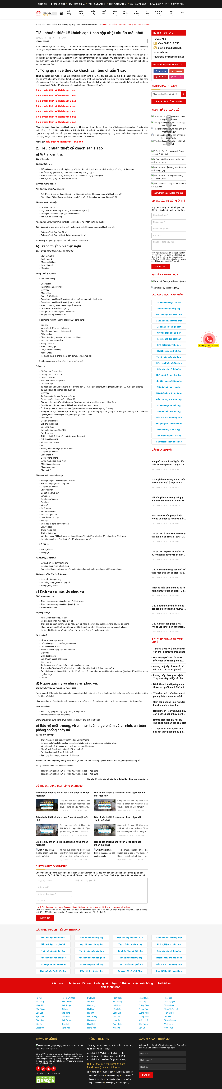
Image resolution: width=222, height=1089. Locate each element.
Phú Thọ (142, 1001)
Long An (116, 1020)
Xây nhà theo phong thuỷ (169, 333)
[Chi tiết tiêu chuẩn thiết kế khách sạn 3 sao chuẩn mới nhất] (47, 853)
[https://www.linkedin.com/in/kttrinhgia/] (48, 1068)
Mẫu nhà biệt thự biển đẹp (169, 405)
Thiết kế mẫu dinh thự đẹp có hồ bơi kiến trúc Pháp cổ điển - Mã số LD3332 (168, 589)
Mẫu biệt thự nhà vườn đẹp (169, 399)
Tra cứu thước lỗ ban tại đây (169, 101)
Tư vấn (147, 12)
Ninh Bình (66, 1016)
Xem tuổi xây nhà (117, 4)
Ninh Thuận (144, 998)
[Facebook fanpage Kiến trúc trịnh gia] (168, 281)
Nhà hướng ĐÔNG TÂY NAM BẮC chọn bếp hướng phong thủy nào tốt (167, 659)
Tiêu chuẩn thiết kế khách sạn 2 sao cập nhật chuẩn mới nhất (117, 843)
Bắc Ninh (40, 1020)
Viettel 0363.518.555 (170, 47)
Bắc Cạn (39, 1013)
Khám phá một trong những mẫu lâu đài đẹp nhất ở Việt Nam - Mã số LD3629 (168, 481)
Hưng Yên (91, 1028)
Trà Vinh (167, 1016)
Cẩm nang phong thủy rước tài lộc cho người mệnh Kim (169, 703)
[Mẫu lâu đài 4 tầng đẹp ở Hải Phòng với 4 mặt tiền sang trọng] (168, 618)
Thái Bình (168, 998)
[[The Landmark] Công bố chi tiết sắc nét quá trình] (168, 143)
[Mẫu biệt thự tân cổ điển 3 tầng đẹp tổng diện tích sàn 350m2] (168, 600)
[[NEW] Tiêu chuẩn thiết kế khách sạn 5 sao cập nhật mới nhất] (47, 830)
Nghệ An (116, 1028)
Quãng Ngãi (144, 1013)
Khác (181, 13)
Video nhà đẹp (113, 1075)
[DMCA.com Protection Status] (45, 1079)
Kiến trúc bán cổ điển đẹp (169, 369)
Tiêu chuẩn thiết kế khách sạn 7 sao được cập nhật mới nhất (62, 794)
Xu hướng (127, 1079)
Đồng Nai (66, 1028)
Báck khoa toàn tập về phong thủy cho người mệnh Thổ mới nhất (168, 686)
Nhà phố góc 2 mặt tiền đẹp (169, 423)
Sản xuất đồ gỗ (138, 4)
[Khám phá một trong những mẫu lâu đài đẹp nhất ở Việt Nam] (168, 474)
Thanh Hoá (169, 1005)
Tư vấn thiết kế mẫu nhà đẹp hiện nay (60, 24)
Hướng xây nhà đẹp (124, 1072)
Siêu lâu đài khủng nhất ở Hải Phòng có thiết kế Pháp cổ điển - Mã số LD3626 (168, 517)
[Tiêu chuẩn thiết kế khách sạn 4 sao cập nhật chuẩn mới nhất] (104, 830)
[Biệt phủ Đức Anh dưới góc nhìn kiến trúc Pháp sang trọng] (168, 456)
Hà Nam (90, 1009)
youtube (162, 77)
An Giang (40, 1001)
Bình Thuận (66, 1005)
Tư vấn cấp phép (158, 4)
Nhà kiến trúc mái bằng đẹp (169, 381)
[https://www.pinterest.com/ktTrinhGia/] (53, 1068)
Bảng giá (42, 4)
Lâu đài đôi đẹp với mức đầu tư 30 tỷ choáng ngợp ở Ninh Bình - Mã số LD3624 (168, 553)
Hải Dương (92, 1016)
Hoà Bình (91, 1024)
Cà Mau (65, 1009)
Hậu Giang (91, 1020)
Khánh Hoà (143, 1020)
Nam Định (117, 1024)
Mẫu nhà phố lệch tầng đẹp (169, 417)
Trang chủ (40, 24)
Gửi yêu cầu (44, 918)
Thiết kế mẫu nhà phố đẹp (169, 411)
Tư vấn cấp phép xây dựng (168, 357)
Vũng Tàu (40, 1005)
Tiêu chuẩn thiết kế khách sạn (89, 24)
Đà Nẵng (91, 998)
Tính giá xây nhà (97, 4)
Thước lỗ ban (58, 4)
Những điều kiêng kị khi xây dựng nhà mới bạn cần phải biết (169, 721)
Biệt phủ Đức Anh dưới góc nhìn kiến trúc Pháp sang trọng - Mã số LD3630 (167, 463)
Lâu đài (115, 12)
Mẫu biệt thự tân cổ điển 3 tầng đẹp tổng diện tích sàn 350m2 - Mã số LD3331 (167, 607)
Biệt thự (93, 12)
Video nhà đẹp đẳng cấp (165, 109)
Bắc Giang (40, 1009)
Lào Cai (116, 1016)
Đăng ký (146, 1075)
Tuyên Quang (170, 1020)
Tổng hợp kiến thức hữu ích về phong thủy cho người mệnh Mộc (169, 695)
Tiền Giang (169, 1013)
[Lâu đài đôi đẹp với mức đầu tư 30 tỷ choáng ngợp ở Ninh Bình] (168, 546)
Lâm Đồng (117, 1009)
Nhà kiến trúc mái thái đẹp (168, 375)
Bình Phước (67, 1001)
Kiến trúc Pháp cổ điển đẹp (169, 363)
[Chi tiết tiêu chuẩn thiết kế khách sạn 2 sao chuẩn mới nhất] (104, 853)
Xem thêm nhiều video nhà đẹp (168, 193)
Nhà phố (104, 12)
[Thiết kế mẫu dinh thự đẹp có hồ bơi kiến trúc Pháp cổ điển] (168, 582)
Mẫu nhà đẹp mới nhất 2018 (169, 314)
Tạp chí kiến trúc (96, 1082)
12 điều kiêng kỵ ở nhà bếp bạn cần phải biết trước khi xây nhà (169, 650)
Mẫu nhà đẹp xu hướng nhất (169, 321)
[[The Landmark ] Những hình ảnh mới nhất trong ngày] (168, 130)
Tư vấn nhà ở (128, 1075)
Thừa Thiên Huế (171, 1009)
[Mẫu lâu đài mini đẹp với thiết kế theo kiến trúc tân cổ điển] (168, 564)
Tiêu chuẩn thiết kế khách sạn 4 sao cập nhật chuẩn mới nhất (117, 819)
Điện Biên (66, 1024)
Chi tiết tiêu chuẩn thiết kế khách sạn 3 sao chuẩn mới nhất (62, 843)
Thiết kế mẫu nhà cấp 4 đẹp (169, 393)
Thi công (136, 12)
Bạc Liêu (40, 1016)
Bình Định (40, 1028)
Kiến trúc (81, 12)
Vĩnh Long (168, 1024)
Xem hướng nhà (77, 4)
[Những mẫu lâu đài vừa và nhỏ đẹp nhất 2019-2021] (168, 124)
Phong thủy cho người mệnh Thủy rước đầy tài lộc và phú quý (168, 677)
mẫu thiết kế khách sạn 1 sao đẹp (64, 141)
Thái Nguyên (169, 1001)
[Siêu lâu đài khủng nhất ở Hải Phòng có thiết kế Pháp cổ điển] (168, 510)
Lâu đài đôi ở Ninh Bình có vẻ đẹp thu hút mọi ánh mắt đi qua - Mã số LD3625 (168, 535)
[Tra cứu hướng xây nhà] (165, 287)
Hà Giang (91, 1005)
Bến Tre (39, 1024)
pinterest (178, 77)
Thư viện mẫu (177, 4)
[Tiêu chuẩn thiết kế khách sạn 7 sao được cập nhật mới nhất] (47, 805)
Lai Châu (117, 1005)
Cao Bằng (66, 1013)
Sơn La (142, 1028)
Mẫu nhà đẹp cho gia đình (169, 327)
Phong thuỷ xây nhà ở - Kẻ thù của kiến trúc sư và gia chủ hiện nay (168, 668)
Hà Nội (39, 998)
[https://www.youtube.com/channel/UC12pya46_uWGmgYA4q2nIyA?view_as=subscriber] (43, 1068)
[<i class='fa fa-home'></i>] (61, 13)
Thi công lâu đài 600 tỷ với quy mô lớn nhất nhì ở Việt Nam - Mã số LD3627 (168, 499)
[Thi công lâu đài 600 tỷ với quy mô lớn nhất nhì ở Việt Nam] (168, 492)
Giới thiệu (69, 12)
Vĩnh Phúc (168, 1028)
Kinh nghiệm (111, 1082)
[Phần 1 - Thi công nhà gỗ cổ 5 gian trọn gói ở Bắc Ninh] (168, 118)
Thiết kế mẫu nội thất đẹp (169, 351)
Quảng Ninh (144, 1016)
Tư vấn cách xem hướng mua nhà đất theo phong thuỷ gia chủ (168, 730)
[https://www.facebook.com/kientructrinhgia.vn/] (38, 1068)
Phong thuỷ (158, 12)
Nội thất (125, 12)
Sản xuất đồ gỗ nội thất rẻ (169, 435)
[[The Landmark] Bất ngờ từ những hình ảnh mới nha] (168, 137)
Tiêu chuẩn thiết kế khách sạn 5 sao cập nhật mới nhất (62, 819)
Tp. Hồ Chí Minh (68, 998)
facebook (162, 71)
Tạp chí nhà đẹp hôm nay (169, 339)
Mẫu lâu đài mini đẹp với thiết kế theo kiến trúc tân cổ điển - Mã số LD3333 (168, 571)
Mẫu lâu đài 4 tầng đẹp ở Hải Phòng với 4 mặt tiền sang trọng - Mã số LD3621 (168, 625)
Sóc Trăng (143, 1024)
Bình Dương (67, 1020)
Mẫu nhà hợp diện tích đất (169, 302)
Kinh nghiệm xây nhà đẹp (169, 345)
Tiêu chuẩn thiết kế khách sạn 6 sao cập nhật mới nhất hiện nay (119, 794)
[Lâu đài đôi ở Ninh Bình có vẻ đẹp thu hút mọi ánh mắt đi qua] (168, 528)
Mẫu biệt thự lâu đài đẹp (168, 429)
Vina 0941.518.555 (168, 43)
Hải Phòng (117, 1001)
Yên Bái (90, 1001)
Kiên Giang (117, 998)
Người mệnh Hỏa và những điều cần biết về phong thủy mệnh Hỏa (169, 712)
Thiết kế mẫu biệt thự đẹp (169, 387)
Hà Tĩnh (90, 1013)
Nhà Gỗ (172, 12)
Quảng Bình (144, 1005)
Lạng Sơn (117, 1013)
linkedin (178, 71)
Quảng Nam (144, 1009)
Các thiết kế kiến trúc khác (169, 442)
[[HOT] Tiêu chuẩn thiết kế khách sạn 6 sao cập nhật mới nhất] (104, 805)
